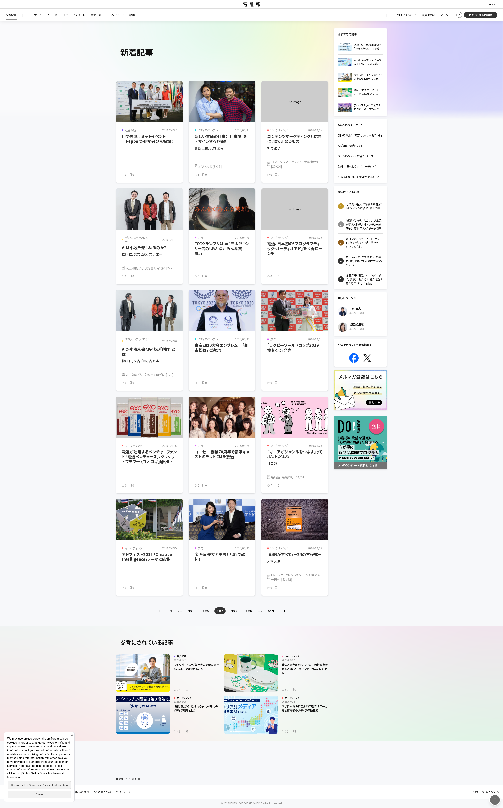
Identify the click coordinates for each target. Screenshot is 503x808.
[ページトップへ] (495, 800)
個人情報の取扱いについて (75, 792)
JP (489, 4)
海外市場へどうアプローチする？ (357, 166)
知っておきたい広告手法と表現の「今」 (360, 135)
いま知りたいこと (348, 125)
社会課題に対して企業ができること (358, 177)
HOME (120, 779)
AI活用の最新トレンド (350, 146)
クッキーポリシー (124, 792)
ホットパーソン (347, 298)
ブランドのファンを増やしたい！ (355, 156)
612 (271, 610)
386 (205, 610)
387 (220, 610)
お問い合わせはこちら (483, 792)
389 (248, 610)
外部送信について (102, 792)
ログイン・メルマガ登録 (481, 15)
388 (234, 610)
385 (191, 610)
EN (495, 4)
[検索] (459, 15)
